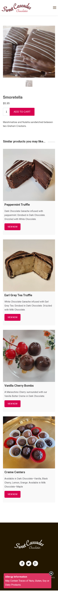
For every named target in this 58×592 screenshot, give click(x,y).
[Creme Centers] (29, 442)
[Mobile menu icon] (55, 8)
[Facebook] (22, 563)
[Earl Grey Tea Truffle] (29, 265)
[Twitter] (29, 563)
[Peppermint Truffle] (29, 175)
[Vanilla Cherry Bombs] (29, 356)
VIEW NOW (12, 227)
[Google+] (36, 563)
